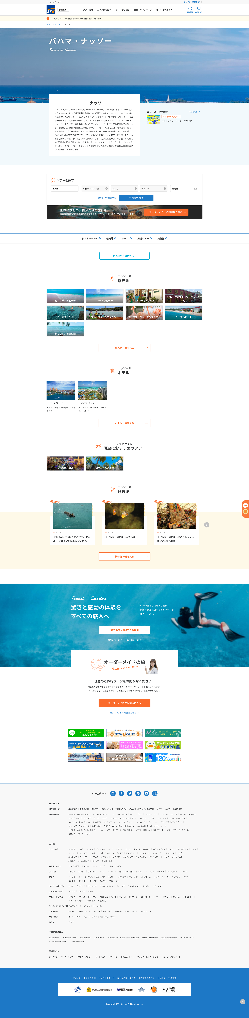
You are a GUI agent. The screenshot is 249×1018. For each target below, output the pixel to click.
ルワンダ (183, 871)
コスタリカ (103, 897)
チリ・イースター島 (181, 830)
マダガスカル (172, 871)
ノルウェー (181, 853)
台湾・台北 (96, 826)
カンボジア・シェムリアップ (104, 822)
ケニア (102, 871)
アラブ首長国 (73, 866)
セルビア (95, 861)
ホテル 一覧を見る (124, 423)
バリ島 (110, 877)
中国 (111, 881)
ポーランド (105, 853)
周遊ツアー (143, 238)
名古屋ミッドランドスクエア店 (141, 809)
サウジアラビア (115, 866)
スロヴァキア (118, 853)
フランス (119, 849)
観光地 (109, 238)
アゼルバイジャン (106, 886)
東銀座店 (95, 809)
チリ (70, 900)
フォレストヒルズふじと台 (147, 957)
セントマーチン (146, 897)
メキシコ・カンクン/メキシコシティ (82, 830)
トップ (49, 24)
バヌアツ (106, 911)
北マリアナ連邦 (146, 911)
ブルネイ (103, 881)
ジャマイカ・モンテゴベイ (123, 830)
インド (156, 877)
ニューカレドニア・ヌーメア (79, 818)
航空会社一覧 (54, 937)
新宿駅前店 (84, 809)
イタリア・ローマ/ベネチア (79, 814)
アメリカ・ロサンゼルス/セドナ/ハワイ (119, 826)
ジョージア (120, 886)
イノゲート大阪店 (163, 809)
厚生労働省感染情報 (169, 937)
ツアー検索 (88, 9)
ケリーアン (113, 957)
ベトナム (71, 877)
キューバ (122, 897)
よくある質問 (89, 978)
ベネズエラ (102, 900)
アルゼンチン (188, 897)
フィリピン (89, 877)
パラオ (127, 911)
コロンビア (90, 900)
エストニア (72, 857)
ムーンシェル (101, 957)
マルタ (80, 849)
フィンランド (144, 853)
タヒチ (71, 911)
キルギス (146, 886)
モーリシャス (85, 906)
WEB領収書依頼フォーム (58, 941)
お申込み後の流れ (70, 937)
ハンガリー (94, 853)
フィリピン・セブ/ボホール (79, 822)
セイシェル (97, 906)
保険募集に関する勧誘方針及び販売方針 (123, 937)
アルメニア (92, 886)
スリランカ (176, 877)
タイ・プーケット (125, 822)
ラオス (185, 877)
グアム (134, 911)
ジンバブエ (150, 871)
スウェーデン (157, 853)
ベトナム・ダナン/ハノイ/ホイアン (171, 818)
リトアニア (94, 857)
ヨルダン (103, 866)
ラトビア (83, 857)
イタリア (71, 849)
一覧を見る (193, 111)
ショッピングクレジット (171, 957)
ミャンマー (82, 881)
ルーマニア (165, 857)
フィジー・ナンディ (147, 818)
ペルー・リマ (105, 830)
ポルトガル (100, 849)
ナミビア (160, 871)
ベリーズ (81, 897)
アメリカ (71, 891)
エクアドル (79, 900)
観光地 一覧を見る (124, 347)
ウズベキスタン (134, 886)
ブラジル (176, 897)
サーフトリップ (67, 957)
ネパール (165, 877)
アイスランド (131, 853)
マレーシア (133, 877)
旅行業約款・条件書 (126, 978)
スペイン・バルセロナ (168, 814)
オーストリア (82, 853)
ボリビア (166, 897)
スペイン (89, 849)
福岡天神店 (177, 809)
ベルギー (146, 849)
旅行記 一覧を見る (124, 556)
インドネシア (140, 822)
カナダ (90, 891)
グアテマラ (92, 897)
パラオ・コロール (143, 830)
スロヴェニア (128, 857)
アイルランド (183, 849)
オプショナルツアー (165, 9)
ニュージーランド (90, 916)
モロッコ (71, 834)
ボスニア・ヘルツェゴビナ (78, 861)
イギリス (171, 849)
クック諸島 (117, 911)
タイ (80, 877)
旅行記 (160, 238)
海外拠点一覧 (133, 639)
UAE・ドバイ (122, 814)
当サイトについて (187, 937)
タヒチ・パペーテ (101, 818)
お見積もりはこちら (123, 256)
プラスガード (99, 937)
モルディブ (72, 906)
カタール (85, 866)
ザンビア (139, 871)
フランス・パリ (151, 814)
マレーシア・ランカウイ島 (78, 826)
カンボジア (100, 877)
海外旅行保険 (85, 937)
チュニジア (92, 871)
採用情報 (172, 978)
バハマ (57, 24)
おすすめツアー (90, 238)
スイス (193, 849)
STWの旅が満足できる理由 (124, 630)
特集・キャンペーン (143, 9)
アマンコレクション (84, 957)
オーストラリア (84, 834)
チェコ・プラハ (136, 814)
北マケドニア (177, 857)
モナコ (128, 849)
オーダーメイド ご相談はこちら (124, 703)
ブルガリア (153, 857)
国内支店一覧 (114, 639)
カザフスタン (157, 886)
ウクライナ (81, 886)
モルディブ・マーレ (188, 814)
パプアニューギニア (108, 916)
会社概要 (161, 978)
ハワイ (71, 922)
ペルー (157, 897)
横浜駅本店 (72, 809)
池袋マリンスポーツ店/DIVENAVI (114, 809)
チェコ (71, 853)
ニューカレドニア (83, 911)
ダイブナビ (53, 957)
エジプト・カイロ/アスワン (103, 814)
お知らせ (76, 978)
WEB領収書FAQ (78, 941)
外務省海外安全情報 (150, 937)
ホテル (125, 238)
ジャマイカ (133, 897)
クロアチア (115, 857)
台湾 (117, 881)
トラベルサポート (106, 978)
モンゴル (71, 881)
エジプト (71, 871)
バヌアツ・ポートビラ (161, 830)
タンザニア (112, 871)
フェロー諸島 (107, 861)
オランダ (136, 849)
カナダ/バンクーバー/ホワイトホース (151, 826)
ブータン (93, 881)
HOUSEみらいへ (127, 957)
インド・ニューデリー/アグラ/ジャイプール (165, 822)
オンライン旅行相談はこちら (123, 712)
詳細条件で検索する (107, 197)
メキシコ (71, 897)
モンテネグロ (141, 857)
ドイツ (110, 849)
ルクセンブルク (159, 849)
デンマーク (170, 853)
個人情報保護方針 (146, 978)
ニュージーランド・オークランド (123, 818)
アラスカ (81, 891)
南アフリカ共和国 (126, 871)
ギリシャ (104, 857)
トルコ (94, 866)
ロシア (71, 886)
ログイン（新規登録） (192, 2)
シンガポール (145, 877)
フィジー (96, 911)
